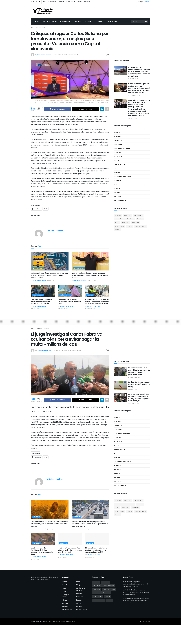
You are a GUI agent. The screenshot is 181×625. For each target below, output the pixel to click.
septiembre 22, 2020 (135, 95)
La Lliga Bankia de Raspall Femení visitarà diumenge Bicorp (139, 384)
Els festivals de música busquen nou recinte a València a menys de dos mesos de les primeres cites (49, 275)
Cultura (117, 152)
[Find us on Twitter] (34, 2)
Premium (140, 219)
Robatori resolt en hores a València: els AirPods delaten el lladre (69, 302)
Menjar (117, 172)
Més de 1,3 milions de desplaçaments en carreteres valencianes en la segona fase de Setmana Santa (90, 523)
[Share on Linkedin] (102, 109)
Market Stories (120, 219)
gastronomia (138, 215)
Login (141, 2)
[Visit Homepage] (43, 11)
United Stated (119, 226)
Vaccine (129, 226)
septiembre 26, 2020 (60, 55)
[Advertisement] (112, 10)
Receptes (118, 184)
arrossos (118, 215)
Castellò (118, 140)
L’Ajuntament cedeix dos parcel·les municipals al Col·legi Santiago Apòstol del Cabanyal (138, 397)
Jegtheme (72, 621)
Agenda (117, 132)
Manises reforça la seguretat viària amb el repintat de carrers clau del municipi (70, 550)
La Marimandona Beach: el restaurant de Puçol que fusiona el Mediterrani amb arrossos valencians (136, 600)
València (117, 196)
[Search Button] (146, 21)
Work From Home (140, 226)
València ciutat (52, 2)
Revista (73, 2)
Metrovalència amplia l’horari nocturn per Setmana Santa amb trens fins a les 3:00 (96, 550)
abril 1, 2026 (35, 309)
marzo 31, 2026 (63, 309)
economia (80, 2)
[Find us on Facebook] (31, 2)
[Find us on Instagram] (36, 2)
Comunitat (61, 2)
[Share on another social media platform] (107, 109)
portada (90, 295)
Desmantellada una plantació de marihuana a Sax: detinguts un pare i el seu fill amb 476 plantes (49, 523)
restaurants (125, 222)
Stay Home (135, 222)
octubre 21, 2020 (134, 79)
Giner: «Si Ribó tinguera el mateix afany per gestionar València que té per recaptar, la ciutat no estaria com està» (139, 88)
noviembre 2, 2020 (134, 377)
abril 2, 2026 (92, 281)
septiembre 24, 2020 (60, 350)
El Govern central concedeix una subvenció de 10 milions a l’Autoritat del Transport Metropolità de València (139, 71)
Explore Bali (127, 215)
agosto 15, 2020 (134, 403)
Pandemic (130, 219)
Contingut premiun (122, 148)
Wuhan (117, 230)
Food (116, 168)
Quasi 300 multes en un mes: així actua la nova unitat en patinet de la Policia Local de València (97, 302)
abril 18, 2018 (133, 118)
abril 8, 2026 (51, 281)
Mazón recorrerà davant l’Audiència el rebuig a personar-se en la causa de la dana (42, 551)
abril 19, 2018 (133, 389)
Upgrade (147, 2)
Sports (68, 2)
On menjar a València (122, 176)
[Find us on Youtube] (39, 2)
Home (44, 2)
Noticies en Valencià (44, 55)
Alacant (117, 136)
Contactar (87, 2)
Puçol (117, 222)
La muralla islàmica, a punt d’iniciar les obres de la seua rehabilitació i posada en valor (139, 371)
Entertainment (120, 164)
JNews (37, 621)
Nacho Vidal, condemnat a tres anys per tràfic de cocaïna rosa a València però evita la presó (90, 275)
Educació (118, 160)
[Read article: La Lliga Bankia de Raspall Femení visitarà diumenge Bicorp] (120, 385)
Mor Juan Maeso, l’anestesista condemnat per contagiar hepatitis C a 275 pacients (42, 302)
